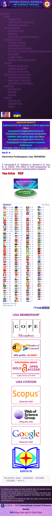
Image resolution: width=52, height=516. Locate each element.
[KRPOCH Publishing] (26, 459)
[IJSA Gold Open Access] (26, 369)
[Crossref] (26, 348)
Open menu (5, 13)
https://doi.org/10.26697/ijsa (28, 512)
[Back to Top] (47, 511)
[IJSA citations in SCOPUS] (26, 395)
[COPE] (26, 328)
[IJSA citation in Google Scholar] (26, 435)
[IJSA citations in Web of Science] (26, 415)
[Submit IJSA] (26, 189)
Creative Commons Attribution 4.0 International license (19, 491)
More (26, 128)
